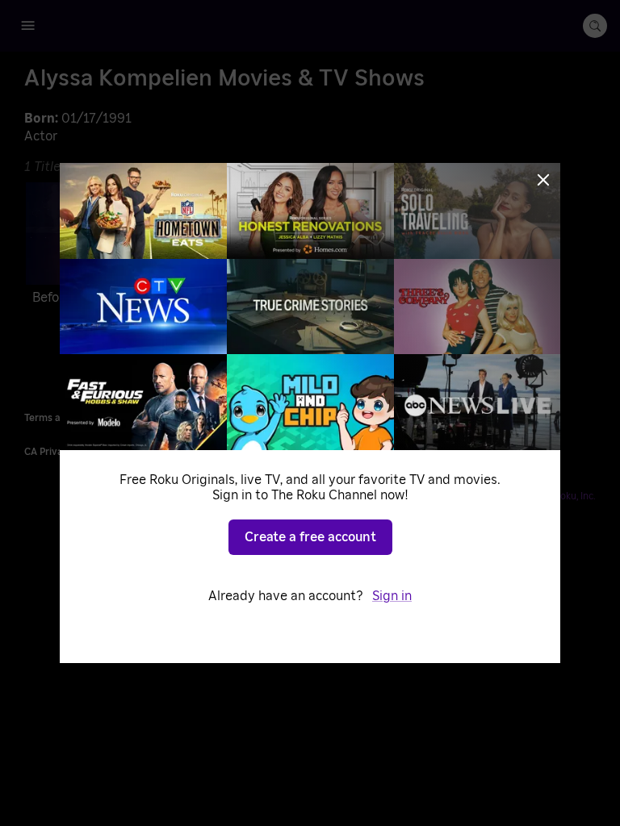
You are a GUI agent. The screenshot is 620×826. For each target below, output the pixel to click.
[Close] (543, 180)
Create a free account (310, 537)
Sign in (392, 596)
